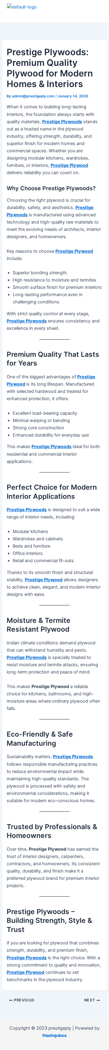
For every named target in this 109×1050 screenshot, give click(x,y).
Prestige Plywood (69, 165)
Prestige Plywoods (62, 121)
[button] (94, 13)
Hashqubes (54, 1035)
